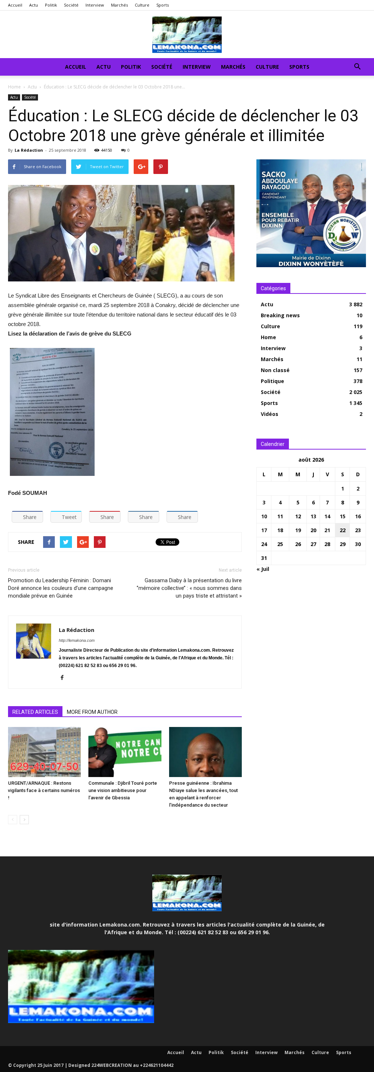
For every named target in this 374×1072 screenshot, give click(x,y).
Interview (94, 5)
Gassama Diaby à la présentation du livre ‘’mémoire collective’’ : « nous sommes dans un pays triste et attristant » (189, 588)
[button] (357, 67)
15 (343, 516)
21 (327, 530)
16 (358, 516)
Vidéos (269, 413)
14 (327, 516)
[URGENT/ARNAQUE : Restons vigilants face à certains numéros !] (44, 752)
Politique (272, 381)
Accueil (15, 5)
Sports (162, 5)
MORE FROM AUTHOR (92, 712)
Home (14, 87)
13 (313, 516)
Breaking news (280, 315)
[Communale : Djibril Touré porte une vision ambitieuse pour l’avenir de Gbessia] (124, 752)
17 (264, 530)
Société (71, 5)
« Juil (262, 568)
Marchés (119, 5)
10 (264, 516)
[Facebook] (65, 678)
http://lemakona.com (77, 640)
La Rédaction (29, 150)
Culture (142, 5)
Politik (51, 5)
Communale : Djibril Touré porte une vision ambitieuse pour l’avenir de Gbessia (122, 790)
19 (298, 530)
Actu (33, 5)
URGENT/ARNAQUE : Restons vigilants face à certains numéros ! (44, 790)
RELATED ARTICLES (35, 712)
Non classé (275, 370)
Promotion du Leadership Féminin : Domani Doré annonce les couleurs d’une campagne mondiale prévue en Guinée (60, 588)
